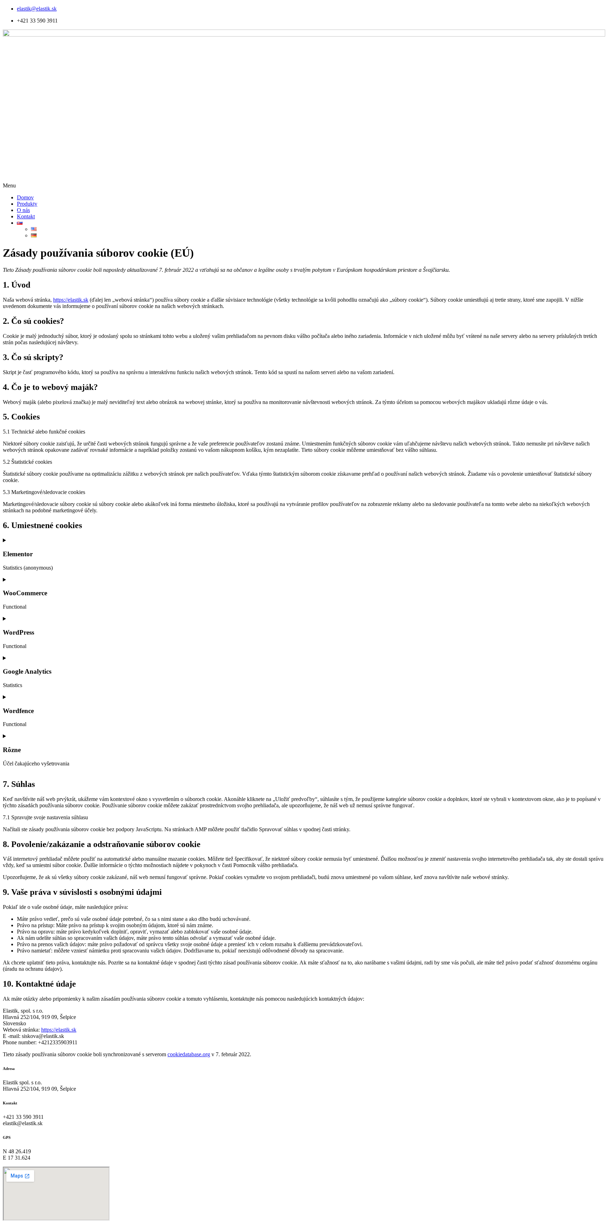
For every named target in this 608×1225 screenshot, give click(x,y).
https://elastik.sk (70, 300)
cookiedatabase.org (188, 1054)
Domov (25, 197)
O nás (23, 210)
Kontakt (26, 216)
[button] (304, 185)
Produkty (27, 204)
